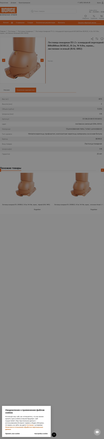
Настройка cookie (41, 434)
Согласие (30, 425)
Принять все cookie (12, 434)
